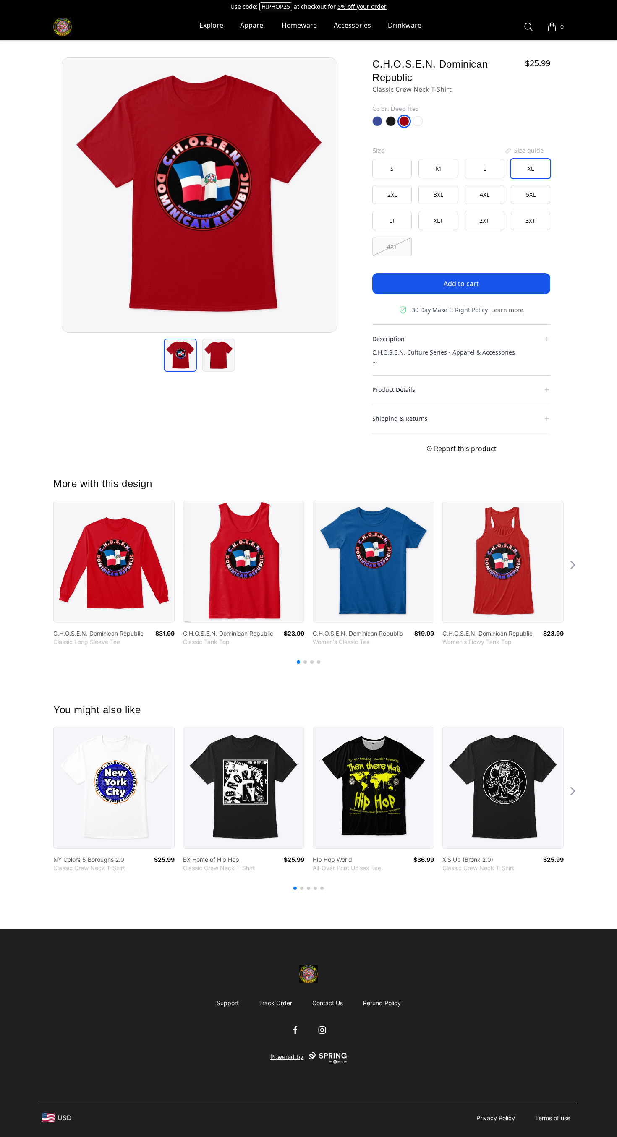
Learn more (507, 310)
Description (388, 339)
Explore (211, 25)
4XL (484, 194)
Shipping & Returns (400, 418)
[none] (524, 150)
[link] (114, 561)
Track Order (275, 1003)
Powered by (286, 1056)
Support (228, 1003)
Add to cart (461, 283)
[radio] (392, 168)
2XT (484, 220)
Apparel (252, 25)
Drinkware (404, 25)
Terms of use (552, 1117)
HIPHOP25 (275, 6)
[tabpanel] (199, 195)
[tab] (180, 355)
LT (392, 220)
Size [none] (378, 150)
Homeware (299, 25)
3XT (530, 220)
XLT (438, 220)
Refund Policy (382, 1003)
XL (531, 168)
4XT (392, 246)
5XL (531, 194)
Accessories (352, 25)
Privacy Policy (495, 1117)
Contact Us (327, 1003)
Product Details (393, 390)
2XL (392, 194)
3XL (438, 194)
